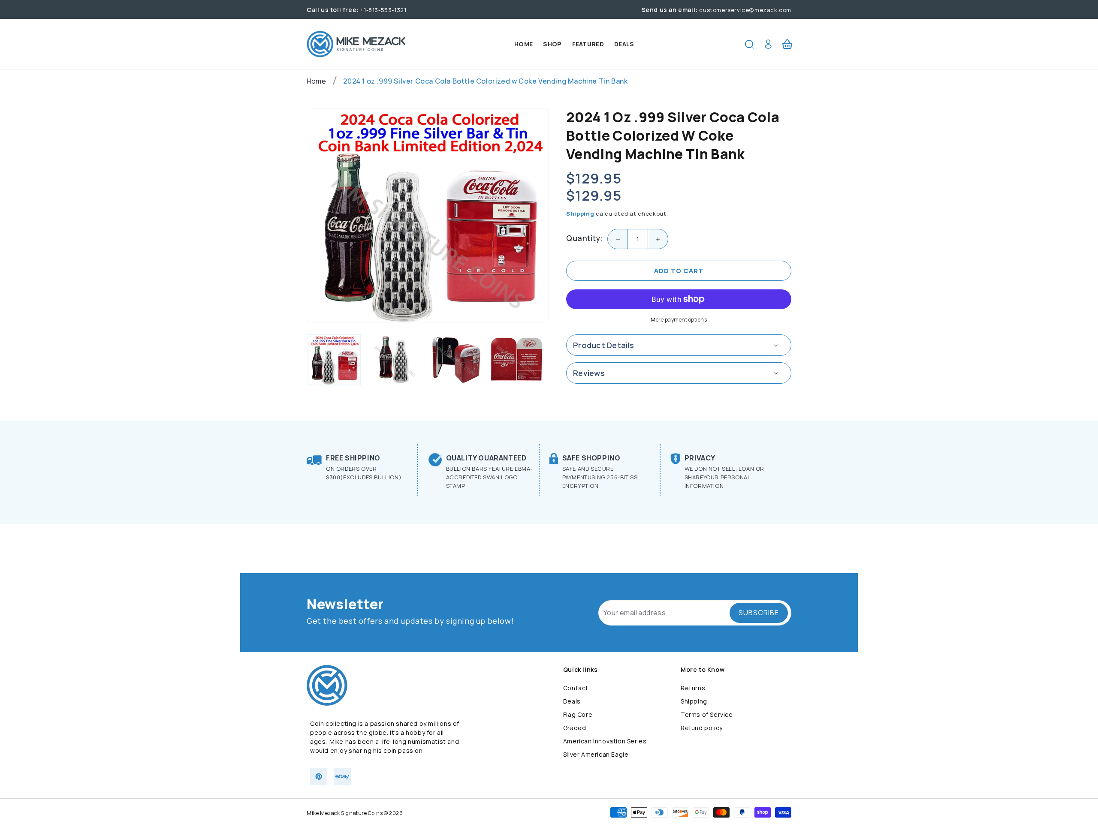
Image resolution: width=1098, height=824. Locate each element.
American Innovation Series (605, 741)
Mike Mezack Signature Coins (345, 813)
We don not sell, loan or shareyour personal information (724, 477)
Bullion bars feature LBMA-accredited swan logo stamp (489, 477)
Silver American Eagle (596, 754)
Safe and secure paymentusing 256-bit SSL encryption (601, 477)
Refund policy (702, 728)
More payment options (679, 319)
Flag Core (577, 714)
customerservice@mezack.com (716, 10)
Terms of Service (707, 714)
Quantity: (584, 238)
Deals (572, 701)
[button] (749, 44)
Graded (574, 728)
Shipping (580, 213)
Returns (693, 688)
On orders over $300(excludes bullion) (363, 473)
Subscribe (759, 612)
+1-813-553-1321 (356, 10)
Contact (575, 688)
